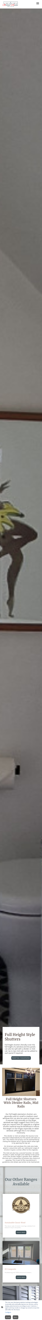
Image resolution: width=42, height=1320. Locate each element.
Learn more (21, 1232)
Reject (15, 1317)
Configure (8, 1312)
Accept (8, 1317)
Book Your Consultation (21, 1058)
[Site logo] (10, 4)
